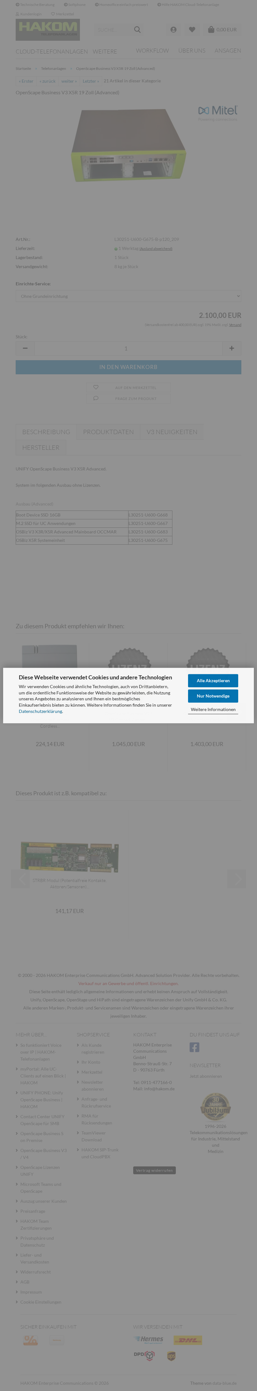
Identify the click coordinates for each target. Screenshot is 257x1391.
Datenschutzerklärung (40, 711)
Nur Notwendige (213, 695)
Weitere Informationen (213, 709)
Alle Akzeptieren (213, 680)
